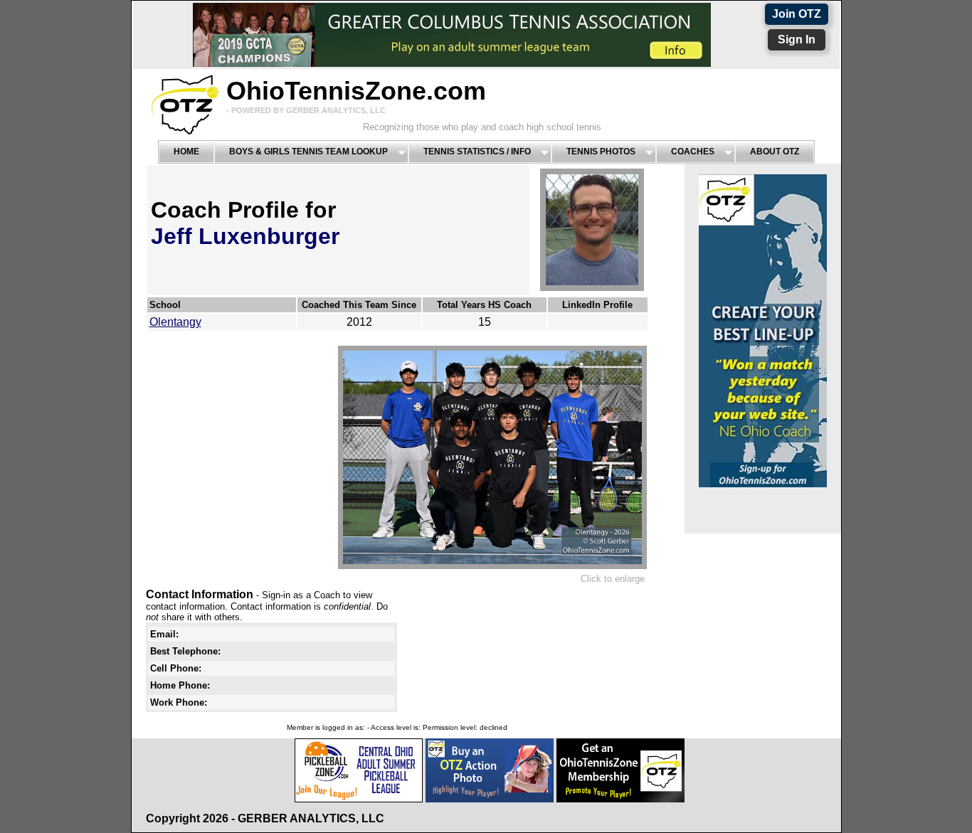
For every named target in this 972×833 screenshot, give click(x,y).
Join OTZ (796, 14)
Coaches (692, 151)
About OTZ (774, 151)
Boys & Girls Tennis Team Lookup (308, 151)
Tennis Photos (600, 151)
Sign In (796, 39)
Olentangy (175, 322)
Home (186, 151)
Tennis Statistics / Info (477, 151)
